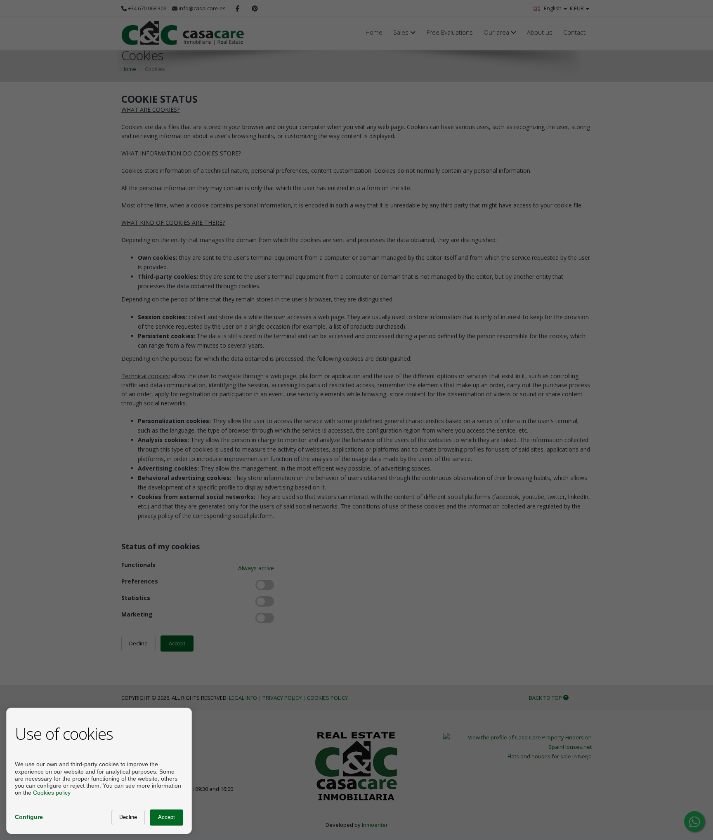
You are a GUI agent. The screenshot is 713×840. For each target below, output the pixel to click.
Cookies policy (52, 792)
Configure (29, 817)
